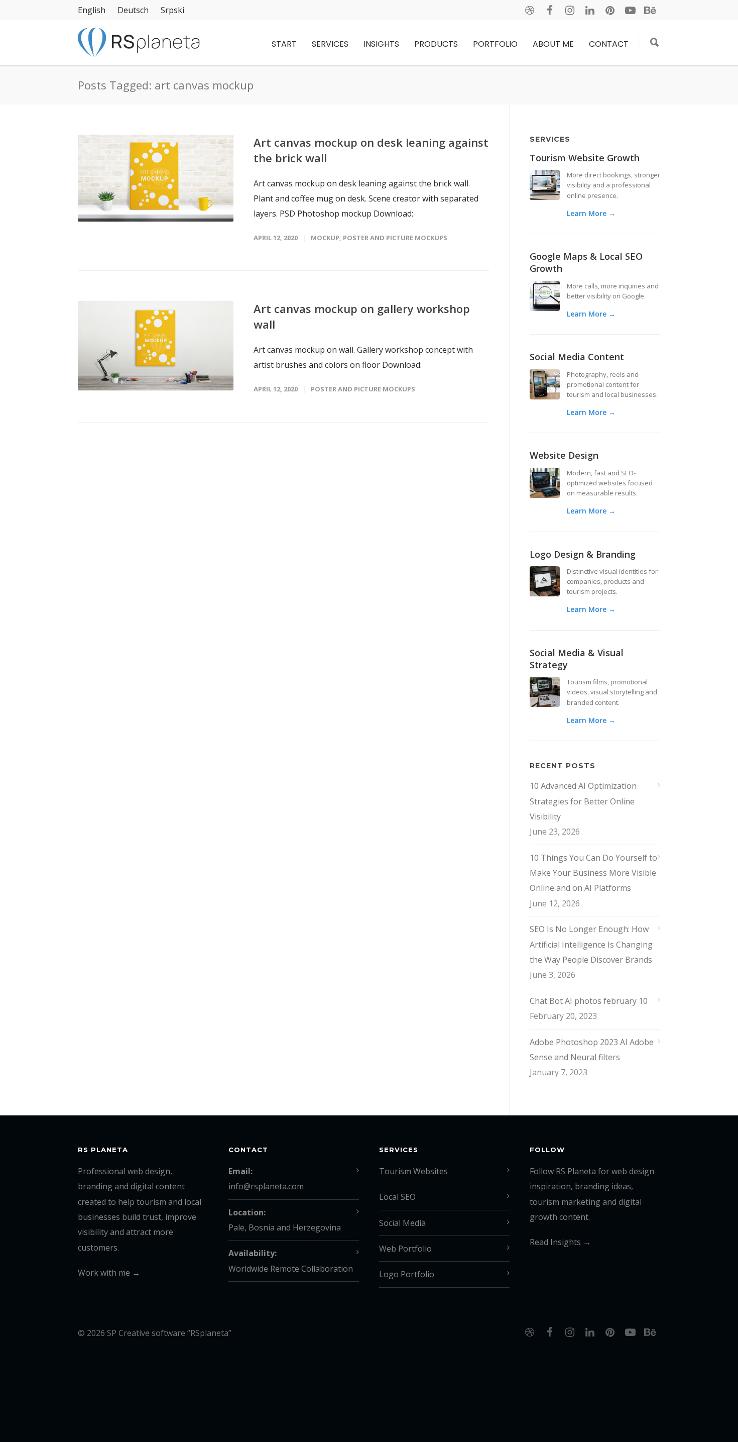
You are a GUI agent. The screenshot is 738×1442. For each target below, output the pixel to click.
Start (284, 44)
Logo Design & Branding (583, 554)
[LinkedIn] (590, 10)
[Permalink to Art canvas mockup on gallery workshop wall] (155, 345)
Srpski (172, 10)
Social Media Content (577, 357)
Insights (381, 44)
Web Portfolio (405, 1248)
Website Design (564, 455)
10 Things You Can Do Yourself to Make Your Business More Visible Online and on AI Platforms (593, 873)
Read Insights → (560, 1242)
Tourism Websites (413, 1171)
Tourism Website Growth (585, 158)
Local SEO (397, 1196)
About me (553, 44)
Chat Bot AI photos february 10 (589, 1000)
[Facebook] (550, 10)
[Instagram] (570, 10)
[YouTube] (630, 10)
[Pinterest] (610, 10)
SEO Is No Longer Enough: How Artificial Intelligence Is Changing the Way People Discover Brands (591, 944)
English (91, 10)
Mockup (325, 237)
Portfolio (495, 44)
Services (330, 44)
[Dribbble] (530, 10)
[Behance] (650, 10)
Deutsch (133, 10)
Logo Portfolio (406, 1274)
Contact (609, 44)
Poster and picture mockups (395, 237)
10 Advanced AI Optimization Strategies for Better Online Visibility (583, 801)
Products (436, 44)
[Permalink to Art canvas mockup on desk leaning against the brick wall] (155, 178)
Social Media (402, 1222)
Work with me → (109, 1272)
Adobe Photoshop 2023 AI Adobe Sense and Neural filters (592, 1050)
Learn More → (591, 213)
